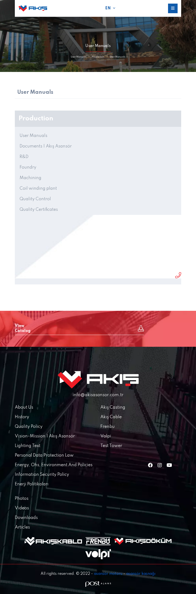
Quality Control (35, 199)
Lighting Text (27, 446)
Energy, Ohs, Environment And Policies (54, 465)
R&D (24, 157)
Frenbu (107, 426)
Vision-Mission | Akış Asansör (45, 436)
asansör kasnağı (140, 574)
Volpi (105, 436)
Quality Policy (29, 426)
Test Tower (111, 446)
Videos (22, 508)
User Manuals (78, 57)
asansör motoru (108, 574)
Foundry (28, 167)
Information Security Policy (42, 474)
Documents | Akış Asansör (46, 146)
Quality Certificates (39, 209)
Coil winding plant (38, 188)
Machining (30, 178)
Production (98, 57)
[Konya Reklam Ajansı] (98, 584)
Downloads (26, 518)
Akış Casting (112, 407)
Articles (22, 527)
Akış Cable (111, 417)
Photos (21, 498)
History (22, 417)
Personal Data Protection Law (44, 455)
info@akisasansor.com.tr (98, 395)
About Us (24, 407)
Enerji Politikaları (32, 484)
